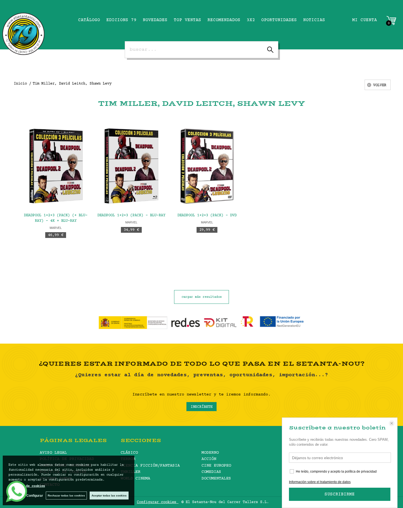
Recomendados (224, 20)
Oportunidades (279, 20)
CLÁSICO (129, 452)
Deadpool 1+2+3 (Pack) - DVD (207, 215)
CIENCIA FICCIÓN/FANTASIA (150, 465)
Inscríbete (201, 407)
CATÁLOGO (89, 20)
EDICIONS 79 (121, 20)
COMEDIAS (211, 472)
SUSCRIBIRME (340, 494)
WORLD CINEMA (135, 478)
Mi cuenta (364, 20)
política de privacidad (361, 471)
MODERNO (210, 452)
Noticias (314, 20)
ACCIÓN (209, 459)
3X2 (251, 20)
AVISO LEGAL (53, 452)
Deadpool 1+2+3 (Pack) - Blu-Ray (131, 215)
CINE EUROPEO (216, 465)
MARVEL (56, 227)
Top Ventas (187, 20)
